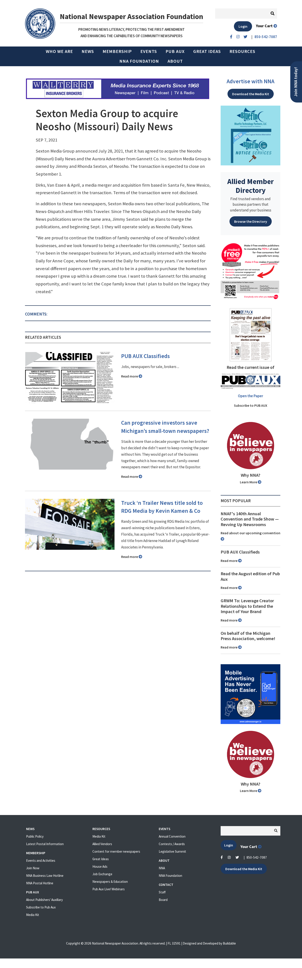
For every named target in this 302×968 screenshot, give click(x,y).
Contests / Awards (172, 844)
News (88, 51)
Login (243, 26)
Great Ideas (207, 51)
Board (163, 900)
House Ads (99, 866)
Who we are (59, 51)
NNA (162, 868)
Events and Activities (40, 860)
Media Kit (32, 915)
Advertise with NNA (250, 81)
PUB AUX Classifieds (145, 356)
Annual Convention (172, 836)
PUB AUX (175, 51)
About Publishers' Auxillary (44, 900)
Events (148, 51)
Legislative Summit (172, 851)
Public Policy (35, 836)
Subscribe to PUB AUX (250, 405)
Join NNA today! (295, 82)
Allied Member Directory (250, 186)
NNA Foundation (139, 61)
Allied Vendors (102, 844)
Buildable (229, 943)
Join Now (32, 868)
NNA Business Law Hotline (44, 875)
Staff (162, 892)
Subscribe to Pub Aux (41, 907)
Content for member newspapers (116, 851)
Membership (117, 51)
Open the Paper (250, 395)
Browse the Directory (250, 221)
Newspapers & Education (110, 881)
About (175, 61)
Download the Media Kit (250, 94)
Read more (130, 376)
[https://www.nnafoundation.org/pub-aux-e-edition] (250, 334)
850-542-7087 (257, 857)
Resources (242, 51)
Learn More (249, 482)
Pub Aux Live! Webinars (108, 889)
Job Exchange (102, 874)
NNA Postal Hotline (39, 883)
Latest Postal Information (45, 844)
